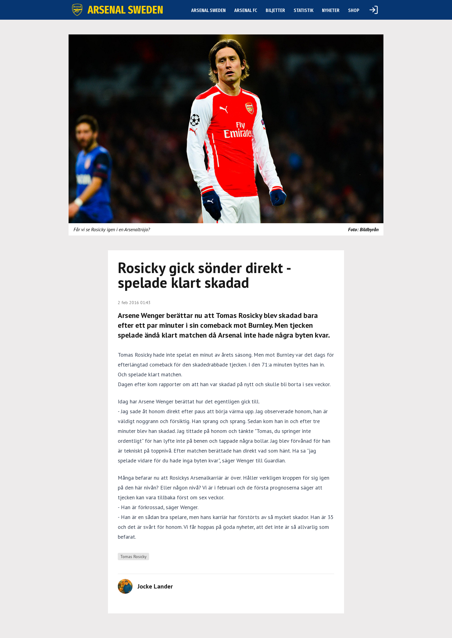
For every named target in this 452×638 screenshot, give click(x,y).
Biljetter (275, 10)
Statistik (303, 10)
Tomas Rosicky (133, 556)
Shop (353, 10)
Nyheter (330, 10)
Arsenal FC (245, 10)
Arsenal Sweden (208, 10)
